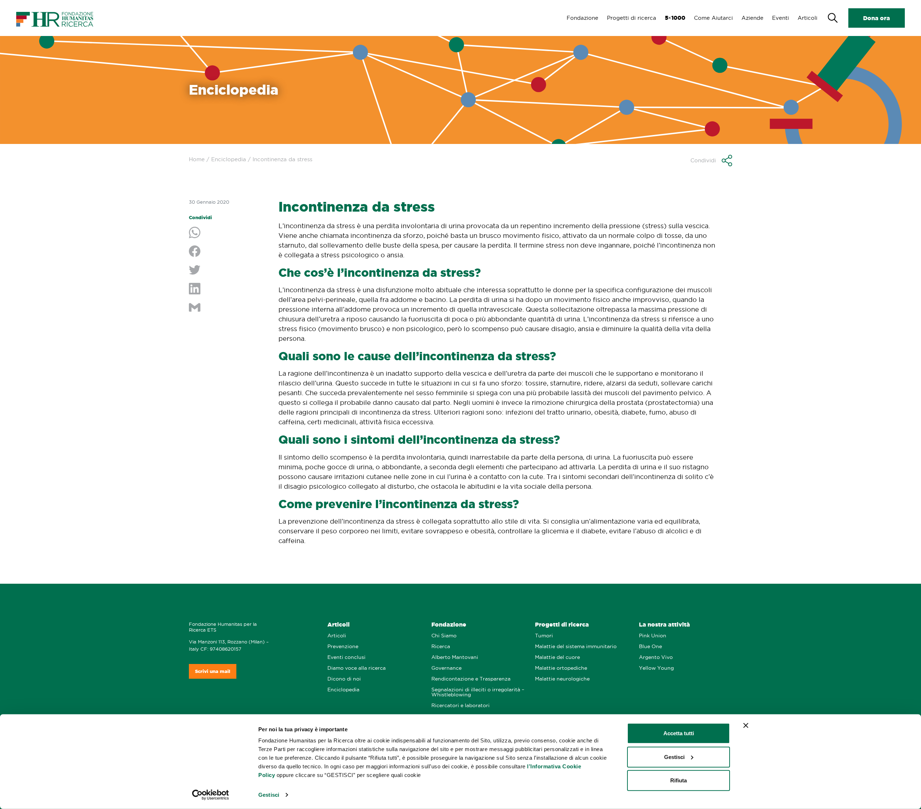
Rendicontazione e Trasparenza (471, 679)
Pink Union (652, 635)
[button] (711, 160)
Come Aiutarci (713, 18)
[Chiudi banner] (745, 725)
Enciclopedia (228, 159)
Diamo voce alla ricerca (356, 668)
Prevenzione (342, 646)
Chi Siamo (444, 635)
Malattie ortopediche (561, 668)
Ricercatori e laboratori (460, 705)
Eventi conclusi (346, 657)
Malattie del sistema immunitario (576, 646)
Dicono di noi (344, 679)
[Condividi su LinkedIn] (228, 289)
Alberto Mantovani (454, 657)
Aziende (752, 18)
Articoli (807, 18)
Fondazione (582, 18)
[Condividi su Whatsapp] (228, 233)
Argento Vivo (656, 657)
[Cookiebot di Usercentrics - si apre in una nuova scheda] (210, 795)
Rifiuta (678, 780)
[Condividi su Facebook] (228, 251)
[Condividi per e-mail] (228, 308)
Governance (446, 668)
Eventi (780, 18)
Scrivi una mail (212, 671)
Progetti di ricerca (631, 18)
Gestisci (268, 795)
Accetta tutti (678, 733)
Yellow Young (656, 668)
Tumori (544, 635)
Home (197, 159)
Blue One (650, 646)
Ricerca (440, 646)
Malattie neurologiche (562, 679)
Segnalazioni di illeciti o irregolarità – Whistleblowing (477, 692)
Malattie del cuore (557, 657)
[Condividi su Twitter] (228, 270)
